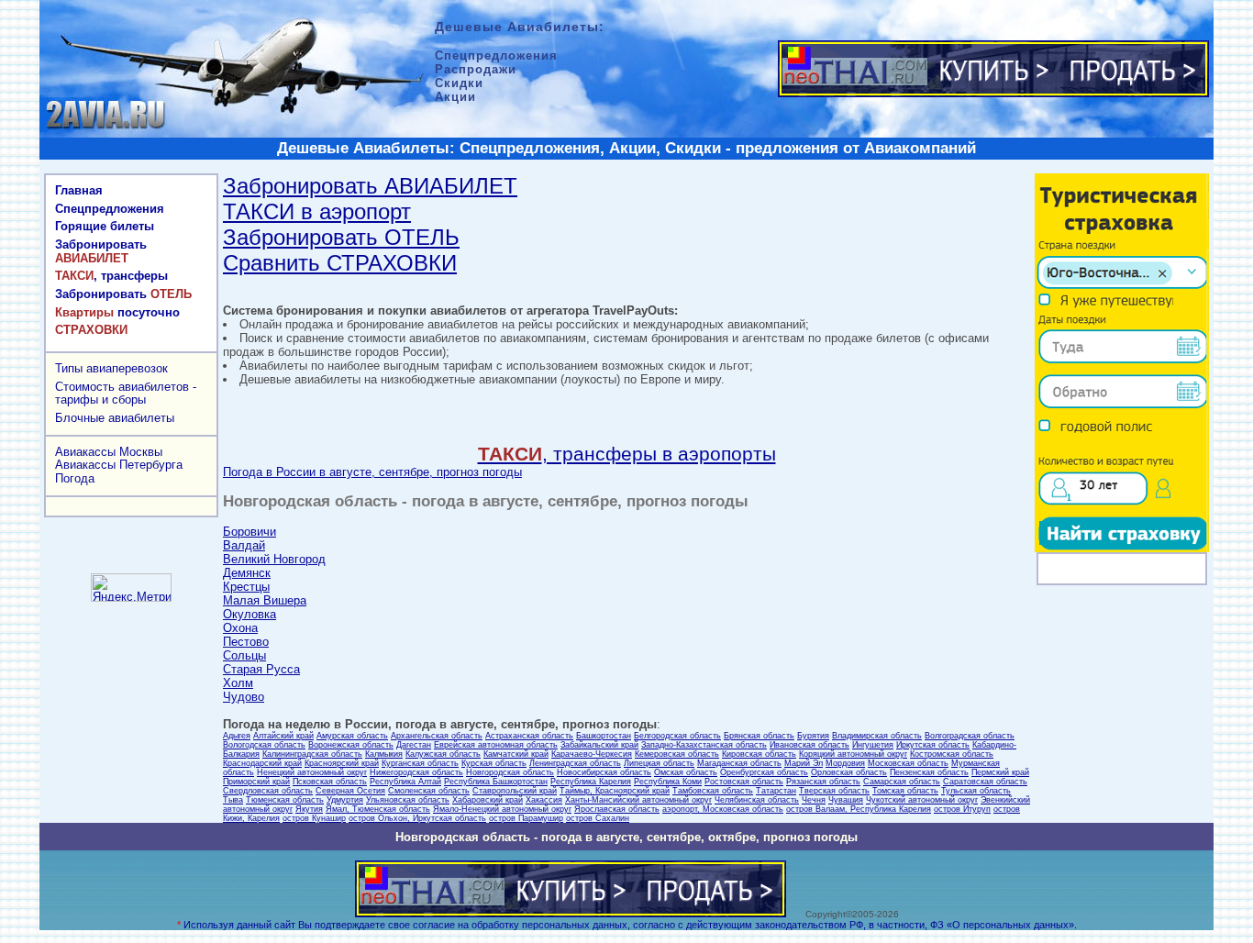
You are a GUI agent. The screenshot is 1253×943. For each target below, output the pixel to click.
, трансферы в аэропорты (627, 453)
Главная (79, 190)
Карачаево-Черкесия (591, 754)
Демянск (247, 573)
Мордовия (845, 763)
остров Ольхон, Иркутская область (417, 818)
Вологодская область (264, 744)
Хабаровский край (487, 799)
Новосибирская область (604, 772)
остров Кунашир (314, 818)
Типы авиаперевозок (111, 368)
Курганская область (420, 763)
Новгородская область (510, 772)
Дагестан (413, 744)
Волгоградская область (970, 735)
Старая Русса (261, 669)
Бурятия (813, 735)
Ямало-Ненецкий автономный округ (502, 809)
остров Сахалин (597, 818)
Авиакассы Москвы (108, 452)
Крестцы (246, 587)
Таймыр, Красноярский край (615, 790)
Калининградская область (312, 754)
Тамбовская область (712, 790)
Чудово (243, 697)
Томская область (905, 790)
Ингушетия (872, 744)
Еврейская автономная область (496, 744)
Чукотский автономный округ (922, 799)
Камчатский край (516, 754)
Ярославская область (617, 809)
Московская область (908, 763)
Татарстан (776, 790)
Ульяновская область (407, 799)
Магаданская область (739, 763)
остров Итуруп (962, 809)
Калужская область (443, 754)
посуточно (117, 312)
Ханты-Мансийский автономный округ (638, 799)
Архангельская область (436, 735)
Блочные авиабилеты (114, 418)
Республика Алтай (405, 781)
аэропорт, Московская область (722, 809)
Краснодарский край (262, 763)
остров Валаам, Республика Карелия (858, 809)
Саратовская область (985, 781)
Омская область (685, 772)
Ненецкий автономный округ (312, 772)
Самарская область (901, 781)
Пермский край (1000, 772)
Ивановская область (809, 744)
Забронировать (101, 251)
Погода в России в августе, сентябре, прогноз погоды (372, 472)
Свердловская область (268, 790)
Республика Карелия (590, 781)
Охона (240, 628)
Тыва (233, 799)
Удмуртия (345, 799)
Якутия (309, 809)
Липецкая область (659, 763)
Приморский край (256, 781)
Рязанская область (823, 781)
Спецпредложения (109, 209)
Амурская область (352, 735)
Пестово (246, 642)
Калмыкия (384, 754)
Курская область (494, 763)
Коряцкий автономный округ (853, 754)
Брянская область (759, 735)
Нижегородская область (416, 772)
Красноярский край (342, 763)
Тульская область (976, 790)
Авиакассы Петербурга (119, 465)
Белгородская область (677, 735)
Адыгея (236, 735)
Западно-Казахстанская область (704, 744)
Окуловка (249, 614)
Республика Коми (668, 781)
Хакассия (544, 799)
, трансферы (111, 276)
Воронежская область (351, 744)
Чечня (814, 799)
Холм (238, 683)
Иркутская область (933, 744)
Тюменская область (285, 799)
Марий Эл (803, 763)
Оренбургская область (764, 772)
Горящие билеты (104, 226)
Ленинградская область (575, 763)
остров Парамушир (526, 818)
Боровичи (249, 531)
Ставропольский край (514, 790)
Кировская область (759, 754)
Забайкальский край (599, 744)
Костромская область (951, 754)
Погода (74, 478)
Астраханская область (529, 735)
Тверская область (834, 790)
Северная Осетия (350, 790)
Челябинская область (757, 799)
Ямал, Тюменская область (378, 809)
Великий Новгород (274, 559)
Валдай (244, 545)
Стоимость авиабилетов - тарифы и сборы (125, 393)
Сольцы (244, 655)
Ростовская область (743, 781)
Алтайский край (283, 735)
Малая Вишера (264, 600)
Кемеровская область (677, 754)
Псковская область (330, 781)
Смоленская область (429, 790)
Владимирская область (877, 735)
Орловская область (849, 772)
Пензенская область (929, 772)
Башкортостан (603, 735)
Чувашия (845, 799)
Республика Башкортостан (496, 781)
